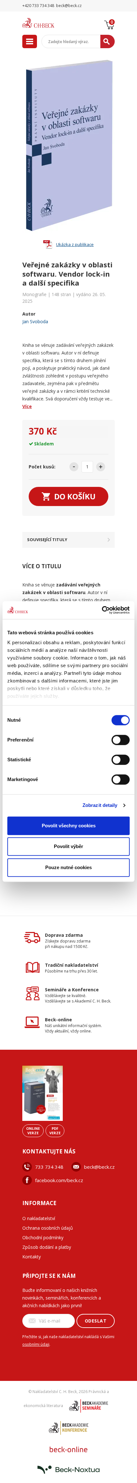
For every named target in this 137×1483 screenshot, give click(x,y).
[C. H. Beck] (46, 23)
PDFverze (55, 1130)
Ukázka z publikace (75, 244)
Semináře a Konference (72, 990)
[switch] (121, 740)
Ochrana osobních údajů (47, 1228)
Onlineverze (33, 1130)
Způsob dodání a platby (46, 1247)
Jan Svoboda (35, 321)
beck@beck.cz (99, 1167)
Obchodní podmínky (42, 1237)
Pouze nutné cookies (68, 867)
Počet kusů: (42, 467)
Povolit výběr (68, 846)
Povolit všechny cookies (69, 825)
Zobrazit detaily (100, 805)
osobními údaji (35, 1344)
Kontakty (31, 1257)
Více (27, 406)
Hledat (107, 41)
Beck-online (58, 1020)
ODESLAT (96, 1321)
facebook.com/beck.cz (59, 1180)
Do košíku (75, 496)
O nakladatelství (38, 1218)
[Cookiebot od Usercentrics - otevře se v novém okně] (102, 610)
